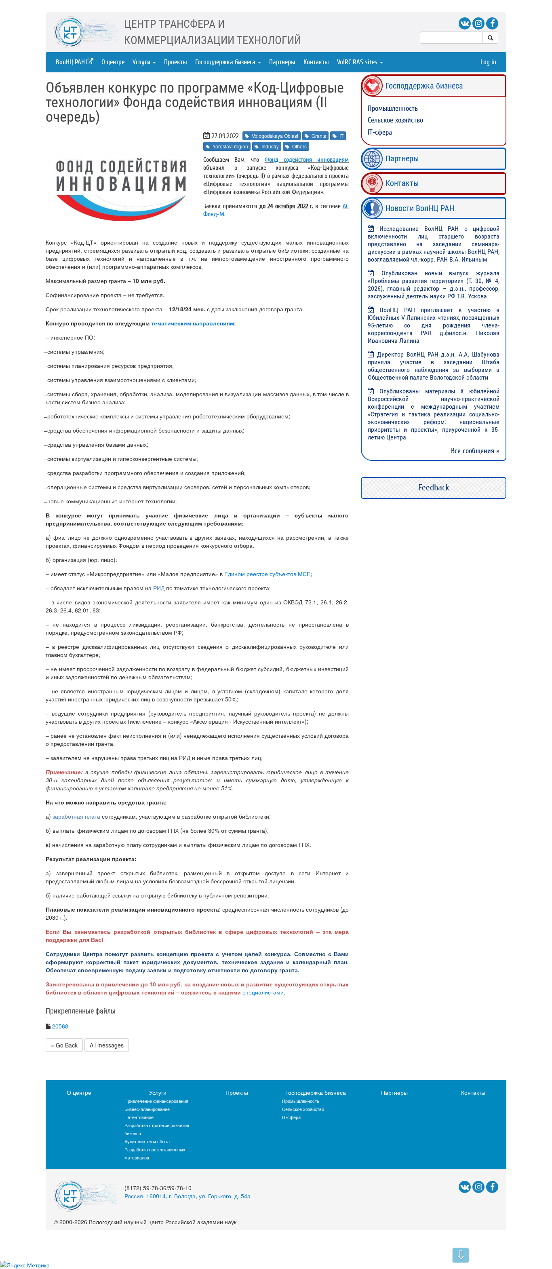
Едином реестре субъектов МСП (267, 574)
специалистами (263, 992)
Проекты (175, 62)
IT (341, 135)
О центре (112, 62)
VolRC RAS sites (358, 62)
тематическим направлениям (192, 323)
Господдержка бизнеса (226, 62)
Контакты (316, 62)
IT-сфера (380, 132)
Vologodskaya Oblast (275, 135)
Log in (488, 62)
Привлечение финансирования (156, 1101)
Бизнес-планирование (147, 1109)
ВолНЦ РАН (71, 62)
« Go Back (64, 1045)
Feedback (433, 487)
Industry (270, 146)
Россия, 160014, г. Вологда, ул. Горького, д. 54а (187, 1196)
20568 (60, 1026)
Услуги (142, 62)
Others (299, 146)
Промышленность (393, 108)
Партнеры (282, 62)
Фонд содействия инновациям (307, 159)
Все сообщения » (475, 451)
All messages (107, 1045)
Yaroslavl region (230, 146)
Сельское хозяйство (395, 120)
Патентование (139, 1117)
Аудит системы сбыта (147, 1141)
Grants (319, 135)
